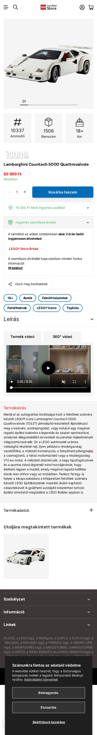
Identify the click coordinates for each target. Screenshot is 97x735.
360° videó (62, 336)
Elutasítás (49, 707)
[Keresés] (15, 7)
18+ (10, 298)
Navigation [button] (6, 7)
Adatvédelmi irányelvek (41, 679)
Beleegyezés (48, 693)
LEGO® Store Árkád (23, 249)
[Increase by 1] (25, 192)
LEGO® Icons (46, 308)
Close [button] (48, 599)
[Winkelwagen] (90, 7)
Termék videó (22, 336)
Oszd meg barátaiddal (31, 284)
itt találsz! (15, 268)
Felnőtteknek (17, 308)
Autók (27, 298)
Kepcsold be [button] (92, 319)
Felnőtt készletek (55, 298)
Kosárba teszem (62, 192)
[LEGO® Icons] (48, 154)
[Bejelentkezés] (82, 7)
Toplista (73, 308)
